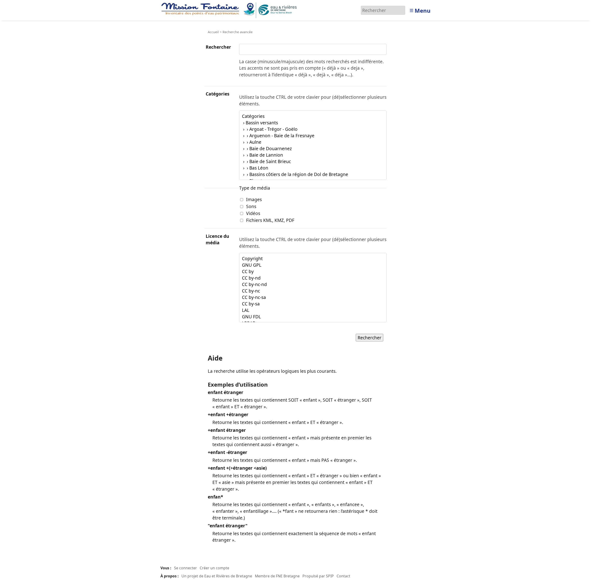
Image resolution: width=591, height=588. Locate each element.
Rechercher (218, 47)
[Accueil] (230, 10)
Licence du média (217, 239)
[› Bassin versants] (312, 122)
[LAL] (312, 310)
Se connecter (185, 567)
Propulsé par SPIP (318, 576)
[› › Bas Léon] (312, 168)
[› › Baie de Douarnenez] (312, 148)
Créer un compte (214, 567)
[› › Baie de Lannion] (312, 155)
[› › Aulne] (312, 142)
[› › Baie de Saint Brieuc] (312, 161)
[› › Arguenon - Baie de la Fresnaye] (312, 135)
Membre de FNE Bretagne (277, 576)
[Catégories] (312, 116)
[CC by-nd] (312, 278)
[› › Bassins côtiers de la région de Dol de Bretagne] (312, 174)
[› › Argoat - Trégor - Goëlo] (312, 129)
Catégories (217, 94)
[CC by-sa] (312, 304)
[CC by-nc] (312, 291)
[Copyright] (312, 258)
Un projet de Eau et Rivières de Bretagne (216, 576)
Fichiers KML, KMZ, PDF (270, 220)
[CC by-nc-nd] (312, 284)
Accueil (213, 32)
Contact (343, 576)
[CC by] (312, 271)
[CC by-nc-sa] (312, 297)
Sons (251, 206)
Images (254, 199)
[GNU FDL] (312, 316)
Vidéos (253, 213)
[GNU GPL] (312, 265)
